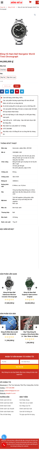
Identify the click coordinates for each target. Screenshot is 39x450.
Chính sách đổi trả (5, 400)
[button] (2, 91)
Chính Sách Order (5, 406)
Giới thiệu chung (24, 400)
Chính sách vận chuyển (7, 409)
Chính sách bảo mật (25, 409)
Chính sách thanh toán (7, 411)
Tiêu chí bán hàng (5, 414)
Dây (1, 73)
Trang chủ (2, 7)
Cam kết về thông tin (25, 411)
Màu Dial (3, 66)
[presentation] (3, 288)
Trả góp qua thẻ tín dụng (27, 414)
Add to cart (7, 86)
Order (17, 86)
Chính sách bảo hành (6, 403)
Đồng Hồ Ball (11, 7)
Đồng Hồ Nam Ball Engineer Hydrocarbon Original (29, 295)
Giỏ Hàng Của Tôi (24, 406)
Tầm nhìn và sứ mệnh (26, 403)
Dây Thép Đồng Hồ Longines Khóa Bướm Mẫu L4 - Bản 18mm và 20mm (29, 334)
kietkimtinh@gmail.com (11, 391)
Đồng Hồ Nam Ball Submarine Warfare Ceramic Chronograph (9, 295)
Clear (1, 81)
